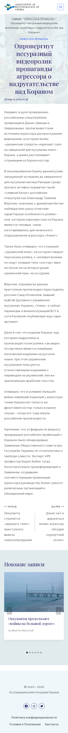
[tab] (27, 652)
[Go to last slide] (9, 611)
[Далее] (58, 611)
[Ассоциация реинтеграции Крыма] (21, 7)
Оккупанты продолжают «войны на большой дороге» (31, 621)
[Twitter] (42, 706)
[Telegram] (34, 706)
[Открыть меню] (61, 7)
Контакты (52, 724)
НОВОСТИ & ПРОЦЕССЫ (34, 39)
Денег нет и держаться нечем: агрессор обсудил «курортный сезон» (51, 523)
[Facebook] (26, 706)
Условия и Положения (25, 724)
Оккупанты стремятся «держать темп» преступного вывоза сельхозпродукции (18, 523)
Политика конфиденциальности (34, 717)
